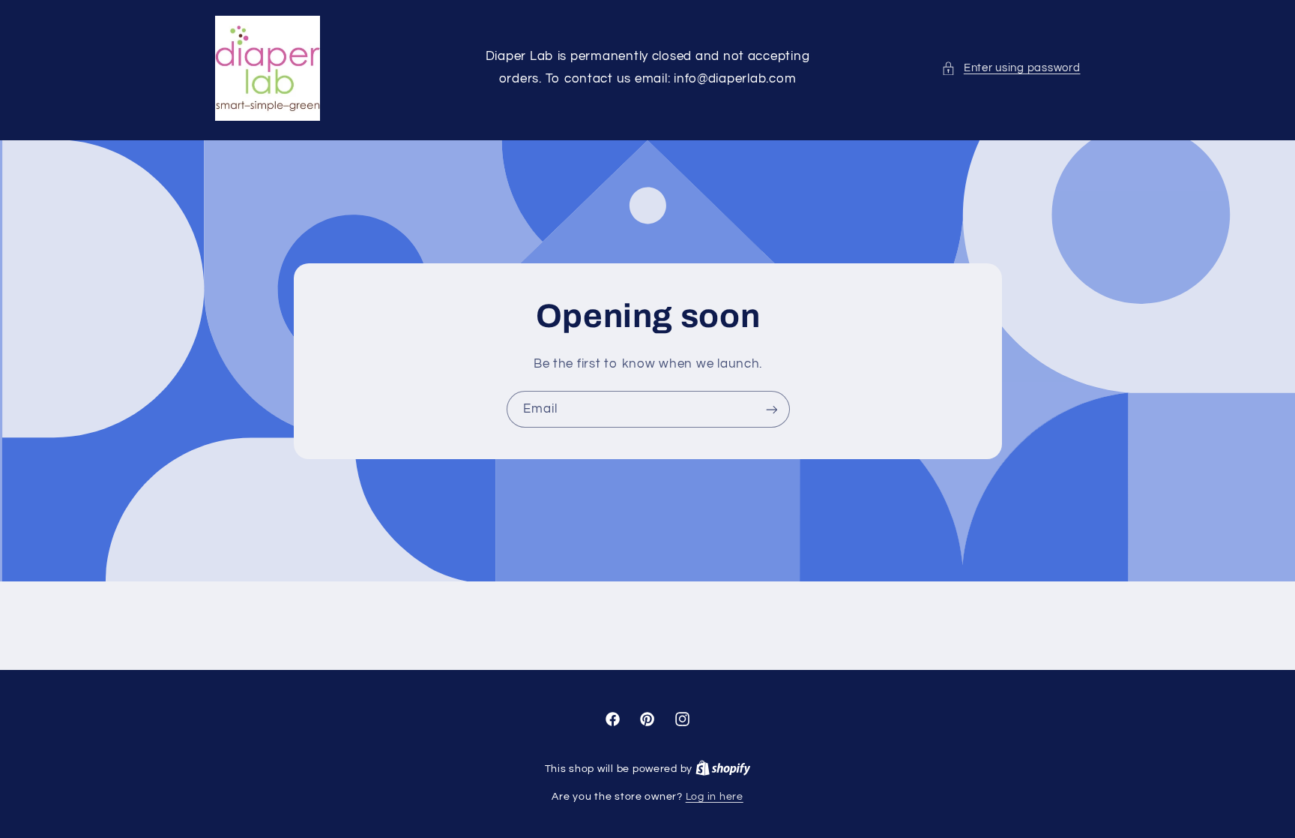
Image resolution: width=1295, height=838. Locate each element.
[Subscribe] (771, 409)
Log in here (714, 796)
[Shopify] (723, 769)
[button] (1010, 68)
